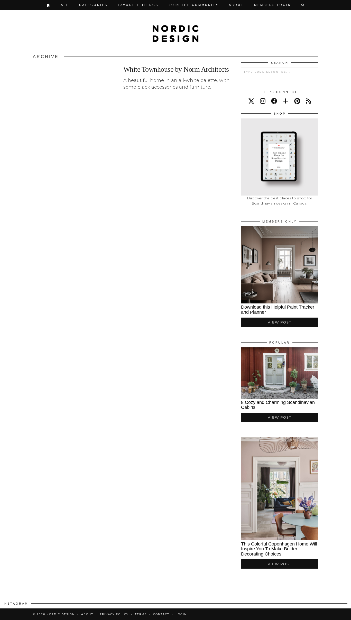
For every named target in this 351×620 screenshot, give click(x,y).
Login (181, 614)
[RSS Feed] (308, 101)
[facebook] (274, 101)
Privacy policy (114, 614)
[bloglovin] (286, 101)
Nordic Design (61, 614)
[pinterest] (297, 101)
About (236, 4)
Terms (141, 614)
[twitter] (251, 101)
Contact (161, 614)
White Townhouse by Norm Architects (176, 69)
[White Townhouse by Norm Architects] (75, 94)
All (65, 4)
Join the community (194, 4)
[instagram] (262, 101)
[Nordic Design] (175, 33)
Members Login (272, 4)
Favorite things (138, 4)
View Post (279, 322)
